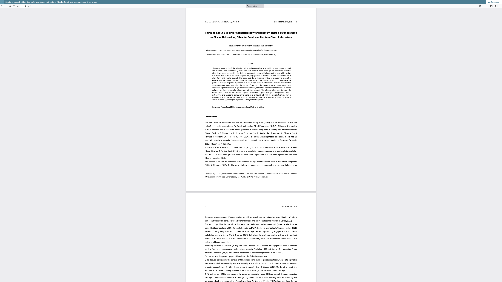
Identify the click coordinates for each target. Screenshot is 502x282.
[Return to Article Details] (2, 2)
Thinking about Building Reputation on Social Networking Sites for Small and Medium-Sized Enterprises (51, 2)
